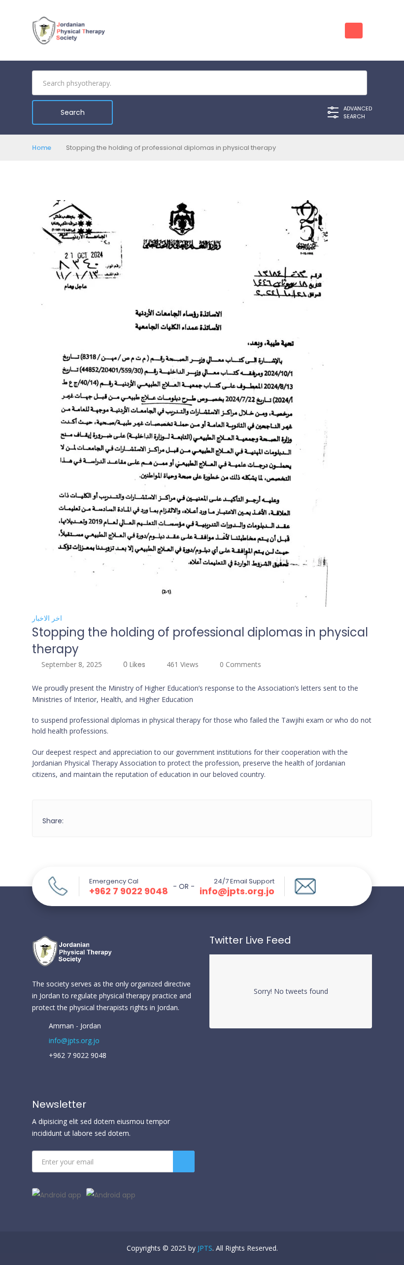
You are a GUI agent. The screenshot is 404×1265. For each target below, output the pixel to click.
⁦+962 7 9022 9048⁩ (128, 891)
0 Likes (134, 664)
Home (41, 147)
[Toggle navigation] (354, 30)
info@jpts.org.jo (237, 891)
